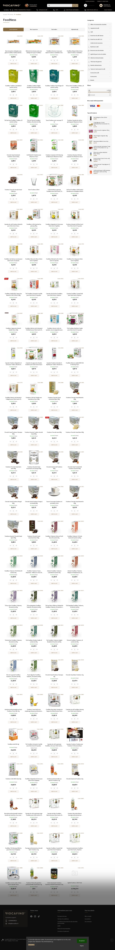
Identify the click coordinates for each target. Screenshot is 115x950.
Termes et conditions (102, 1)
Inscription (88, 919)
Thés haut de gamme (96, 62)
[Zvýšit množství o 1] (16, 60)
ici (52, 941)
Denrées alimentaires (96, 65)
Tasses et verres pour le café (97, 69)
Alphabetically (74, 29)
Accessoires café (94, 73)
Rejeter (82, 946)
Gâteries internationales (96, 58)
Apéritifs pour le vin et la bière (98, 54)
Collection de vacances (96, 43)
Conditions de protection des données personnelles (68, 922)
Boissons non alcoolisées (97, 50)
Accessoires (93, 76)
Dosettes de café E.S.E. (96, 39)
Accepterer (82, 941)
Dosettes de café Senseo (96, 35)
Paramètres (31, 944)
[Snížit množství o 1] (10, 60)
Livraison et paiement (63, 931)
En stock (101, 95)
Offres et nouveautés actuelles (98, 24)
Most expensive (34, 29)
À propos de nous (90, 1)
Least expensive (13, 29)
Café (91, 32)
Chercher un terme (75, 5)
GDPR (59, 926)
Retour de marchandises (64, 929)
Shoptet (9, 940)
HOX (17, 940)
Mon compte (88, 916)
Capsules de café (94, 28)
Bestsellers (54, 29)
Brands (92, 80)
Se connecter (88, 921)
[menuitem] (23, 10)
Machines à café (94, 47)
